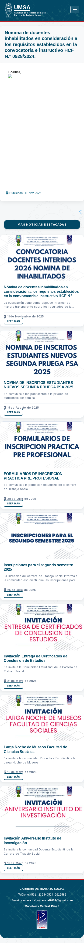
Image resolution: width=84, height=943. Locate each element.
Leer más (13, 321)
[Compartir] (80, 212)
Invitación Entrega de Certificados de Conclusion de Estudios (35, 658)
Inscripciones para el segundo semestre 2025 (38, 567)
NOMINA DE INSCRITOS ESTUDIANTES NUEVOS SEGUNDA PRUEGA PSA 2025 (38, 384)
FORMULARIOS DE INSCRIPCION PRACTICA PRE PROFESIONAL (33, 476)
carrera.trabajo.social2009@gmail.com (47, 900)
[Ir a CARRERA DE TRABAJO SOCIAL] (10, 10)
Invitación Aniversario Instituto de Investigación (32, 840)
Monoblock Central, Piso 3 (42, 906)
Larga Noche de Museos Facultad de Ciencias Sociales (35, 749)
